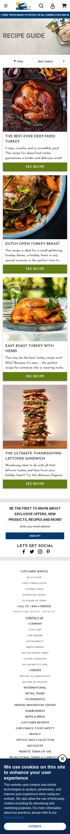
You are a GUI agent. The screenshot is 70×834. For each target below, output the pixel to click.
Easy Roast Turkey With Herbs (29, 348)
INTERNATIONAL (35, 687)
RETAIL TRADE (35, 693)
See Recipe (35, 167)
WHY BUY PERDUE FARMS (35, 653)
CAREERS (35, 670)
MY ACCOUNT (34, 578)
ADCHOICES (35, 746)
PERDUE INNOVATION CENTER (35, 705)
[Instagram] (40, 551)
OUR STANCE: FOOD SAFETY (35, 728)
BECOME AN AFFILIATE (35, 682)
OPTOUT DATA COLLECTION (35, 740)
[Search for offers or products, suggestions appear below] (41, 6)
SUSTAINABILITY (35, 642)
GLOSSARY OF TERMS (34, 601)
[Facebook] (24, 551)
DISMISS (35, 826)
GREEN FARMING (35, 647)
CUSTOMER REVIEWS (35, 722)
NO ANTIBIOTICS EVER (35, 665)
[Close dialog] (62, 758)
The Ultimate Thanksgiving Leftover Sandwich (33, 456)
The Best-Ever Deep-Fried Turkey (30, 139)
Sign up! (34, 535)
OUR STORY (35, 630)
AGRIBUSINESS (35, 711)
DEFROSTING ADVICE (34, 595)
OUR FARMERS (35, 636)
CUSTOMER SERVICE (34, 571)
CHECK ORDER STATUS (34, 583)
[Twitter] (32, 551)
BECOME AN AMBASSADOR (35, 676)
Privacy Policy (13, 817)
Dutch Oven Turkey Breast (32, 244)
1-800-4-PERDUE (40, 606)
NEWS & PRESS (35, 716)
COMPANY (35, 623)
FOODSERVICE (35, 699)
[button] (53, 5)
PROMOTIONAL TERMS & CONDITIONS (35, 757)
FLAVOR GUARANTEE (35, 659)
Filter (19, 61)
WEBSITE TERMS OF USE (35, 751)
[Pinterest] (48, 551)
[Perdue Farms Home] (23, 6)
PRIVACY (35, 734)
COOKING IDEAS (34, 589)
